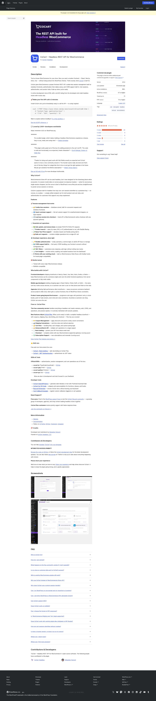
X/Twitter (42, 424)
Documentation (37, 421)
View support (118, 77)
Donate (96, 682)
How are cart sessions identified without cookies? (46, 626)
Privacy (8, 684)
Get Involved (96, 677)
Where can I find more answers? (40, 642)
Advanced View (101, 115)
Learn (65, 677)
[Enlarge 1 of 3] (58, 478)
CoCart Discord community (76, 399)
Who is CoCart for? (36, 555)
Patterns (37, 684)
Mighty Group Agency (70, 167)
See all (123, 144)
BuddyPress (126, 684)
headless (122, 107)
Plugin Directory (10, 8)
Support (122, 67)
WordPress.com (127, 677)
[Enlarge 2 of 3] (90, 478)
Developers (67, 682)
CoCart (81, 81)
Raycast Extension (39, 388)
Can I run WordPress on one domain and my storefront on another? (51, 590)
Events (95, 679)
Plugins (37, 682)
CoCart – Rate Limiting (40, 351)
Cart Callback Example (40, 391)
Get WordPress (148, 2)
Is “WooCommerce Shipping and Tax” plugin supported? (47, 616)
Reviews (43, 67)
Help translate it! (91, 12)
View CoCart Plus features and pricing (43, 339)
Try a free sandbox (58, 119)
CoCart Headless (47, 60)
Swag (95, 684)
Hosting (8, 682)
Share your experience (62, 464)
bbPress (125, 682)
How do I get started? (37, 560)
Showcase (38, 677)
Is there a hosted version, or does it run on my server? (47, 631)
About (8, 677)
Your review (100, 144)
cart (111, 107)
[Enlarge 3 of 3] (90, 501)
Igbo (23, 692)
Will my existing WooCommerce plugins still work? (45, 575)
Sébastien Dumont (54, 432)
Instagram (61, 424)
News (8, 679)
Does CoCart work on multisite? (40, 606)
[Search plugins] (23, 18)
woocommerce (120, 110)
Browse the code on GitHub (39, 452)
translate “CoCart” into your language (50, 444)
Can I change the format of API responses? (44, 611)
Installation (52, 67)
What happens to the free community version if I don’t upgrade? (50, 565)
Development (64, 67)
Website (35, 419)
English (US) (122, 103)
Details (35, 67)
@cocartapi (52, 454)
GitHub (58, 365)
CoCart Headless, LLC (44, 434)
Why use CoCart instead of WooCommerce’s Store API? (47, 580)
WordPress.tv (68, 684)
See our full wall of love (38, 171)
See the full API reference (39, 122)
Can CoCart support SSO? (39, 601)
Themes (37, 679)
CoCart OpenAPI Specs (40, 384)
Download (121, 58)
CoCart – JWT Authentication (43, 353)
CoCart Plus (48, 314)
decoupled (116, 107)
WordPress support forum (53, 399)
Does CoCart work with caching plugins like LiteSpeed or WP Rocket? (52, 621)
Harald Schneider (63, 140)
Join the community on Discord (41, 409)
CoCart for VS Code (39, 386)
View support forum (103, 158)
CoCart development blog (64, 452)
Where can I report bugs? (38, 636)
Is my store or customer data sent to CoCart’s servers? (47, 570)
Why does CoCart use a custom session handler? (45, 585)
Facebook (54, 424)
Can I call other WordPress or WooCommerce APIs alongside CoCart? (52, 596)
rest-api (114, 110)
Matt (124, 679)
